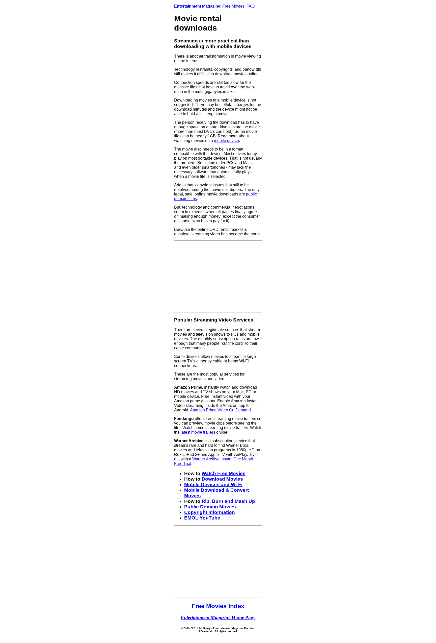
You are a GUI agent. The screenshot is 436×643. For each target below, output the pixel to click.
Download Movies (222, 479)
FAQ (251, 6)
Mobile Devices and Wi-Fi (213, 484)
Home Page (218, 617)
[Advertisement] (218, 276)
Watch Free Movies (224, 473)
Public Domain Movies (210, 506)
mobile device (226, 140)
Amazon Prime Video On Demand (220, 410)
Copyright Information (209, 512)
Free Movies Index (218, 606)
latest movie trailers (198, 432)
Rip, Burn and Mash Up (228, 501)
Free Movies (233, 6)
